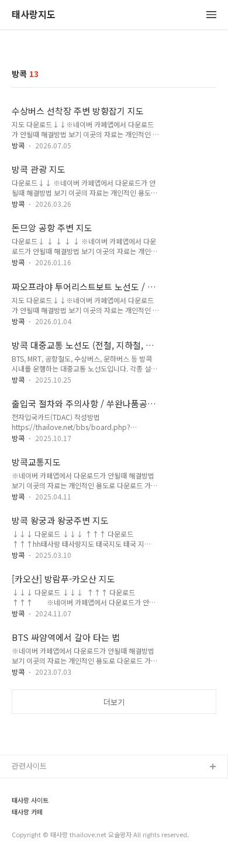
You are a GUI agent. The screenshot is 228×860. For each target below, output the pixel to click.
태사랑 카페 (27, 812)
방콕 (18, 145)
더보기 (114, 702)
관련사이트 (29, 765)
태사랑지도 (34, 15)
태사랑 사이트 (30, 800)
